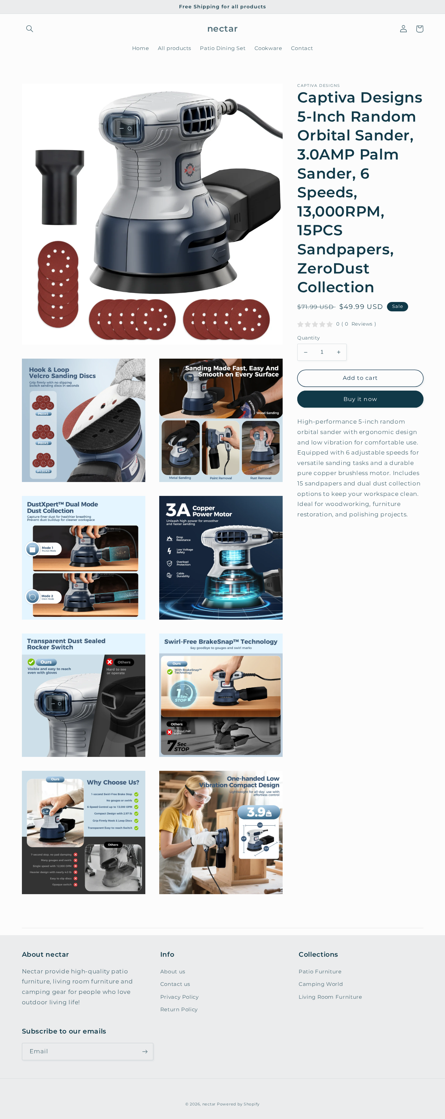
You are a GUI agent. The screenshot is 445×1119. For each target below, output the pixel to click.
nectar (209, 1104)
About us (172, 972)
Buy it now (360, 399)
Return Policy (179, 1009)
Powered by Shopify (238, 1104)
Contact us (175, 984)
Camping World (321, 984)
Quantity (308, 338)
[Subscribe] (145, 1051)
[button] (30, 29)
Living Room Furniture (330, 997)
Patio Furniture (320, 972)
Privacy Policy (179, 997)
